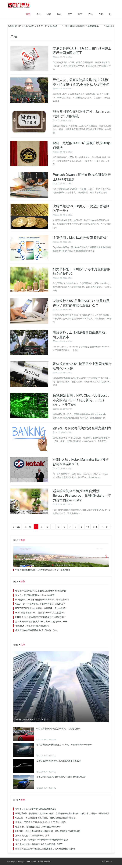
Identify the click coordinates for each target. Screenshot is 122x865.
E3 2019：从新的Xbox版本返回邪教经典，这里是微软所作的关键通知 (47, 830)
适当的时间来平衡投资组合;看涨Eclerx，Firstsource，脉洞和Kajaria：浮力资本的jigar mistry (82, 495)
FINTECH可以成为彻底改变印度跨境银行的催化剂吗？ (40, 616)
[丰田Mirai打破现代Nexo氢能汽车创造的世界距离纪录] (23, 782)
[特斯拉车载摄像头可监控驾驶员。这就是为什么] (23, 734)
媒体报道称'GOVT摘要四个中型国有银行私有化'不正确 (82, 366)
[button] (52, 565)
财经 (59, 14)
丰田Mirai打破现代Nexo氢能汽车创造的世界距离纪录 (61, 776)
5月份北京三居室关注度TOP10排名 (32, 719)
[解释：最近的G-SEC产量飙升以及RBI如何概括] (29, 153)
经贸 (49, 14)
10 (87, 526)
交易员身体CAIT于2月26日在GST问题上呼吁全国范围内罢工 (82, 50)
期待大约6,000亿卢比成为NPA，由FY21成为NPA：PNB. (41, 621)
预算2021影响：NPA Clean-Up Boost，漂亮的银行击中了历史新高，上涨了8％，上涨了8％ (81, 400)
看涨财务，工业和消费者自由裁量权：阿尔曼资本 (80, 334)
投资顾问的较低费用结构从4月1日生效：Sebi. (36, 630)
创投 (101, 14)
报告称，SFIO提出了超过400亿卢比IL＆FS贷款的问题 (40, 822)
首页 (28, 14)
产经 (90, 14)
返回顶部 (105, 861)
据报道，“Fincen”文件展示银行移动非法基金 (36, 808)
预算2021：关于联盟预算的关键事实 (32, 625)
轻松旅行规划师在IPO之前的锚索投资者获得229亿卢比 (40, 590)
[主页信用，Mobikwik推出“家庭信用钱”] (29, 248)
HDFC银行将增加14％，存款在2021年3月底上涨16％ (40, 612)
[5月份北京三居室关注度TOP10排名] (61, 686)
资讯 (38, 14)
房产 (70, 14)
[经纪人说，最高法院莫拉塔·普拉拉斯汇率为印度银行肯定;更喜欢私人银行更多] (29, 90)
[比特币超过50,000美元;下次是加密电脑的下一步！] (29, 216)
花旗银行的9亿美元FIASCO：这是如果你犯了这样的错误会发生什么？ (81, 303)
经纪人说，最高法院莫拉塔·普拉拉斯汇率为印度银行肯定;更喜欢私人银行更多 (81, 82)
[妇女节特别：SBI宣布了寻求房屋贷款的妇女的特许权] (29, 279)
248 (95, 526)
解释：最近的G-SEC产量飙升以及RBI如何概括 (82, 145)
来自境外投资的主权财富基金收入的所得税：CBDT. (39, 844)
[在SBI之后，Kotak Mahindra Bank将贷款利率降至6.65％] (29, 469)
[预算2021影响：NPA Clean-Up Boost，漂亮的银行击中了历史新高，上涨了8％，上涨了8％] (29, 405)
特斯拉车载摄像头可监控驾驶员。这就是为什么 (58, 728)
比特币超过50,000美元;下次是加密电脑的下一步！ (81, 208)
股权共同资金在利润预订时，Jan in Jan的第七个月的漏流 (81, 113)
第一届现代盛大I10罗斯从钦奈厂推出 (32, 835)
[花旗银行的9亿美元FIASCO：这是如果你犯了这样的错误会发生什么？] (29, 311)
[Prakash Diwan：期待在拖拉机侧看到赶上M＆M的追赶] (29, 185)
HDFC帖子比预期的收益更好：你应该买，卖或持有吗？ (41, 608)
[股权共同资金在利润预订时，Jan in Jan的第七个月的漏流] (29, 121)
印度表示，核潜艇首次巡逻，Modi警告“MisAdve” (38, 826)
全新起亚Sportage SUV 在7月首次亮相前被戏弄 (58, 760)
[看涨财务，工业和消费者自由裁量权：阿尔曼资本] (29, 342)
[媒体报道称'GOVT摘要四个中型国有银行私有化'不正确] (29, 374)
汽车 (80, 14)
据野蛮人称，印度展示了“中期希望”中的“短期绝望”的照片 (41, 839)
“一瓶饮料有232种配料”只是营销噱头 (68, 26)
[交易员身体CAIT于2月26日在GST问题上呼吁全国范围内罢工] (29, 58)
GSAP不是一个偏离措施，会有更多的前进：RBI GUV (40, 603)
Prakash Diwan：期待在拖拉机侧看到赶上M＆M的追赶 (82, 176)
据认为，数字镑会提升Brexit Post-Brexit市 (34, 594)
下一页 (104, 526)
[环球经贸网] (18, 5)
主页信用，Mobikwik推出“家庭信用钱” (80, 237)
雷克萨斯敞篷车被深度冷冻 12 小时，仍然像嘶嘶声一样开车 (64, 744)
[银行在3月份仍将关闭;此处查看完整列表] (29, 438)
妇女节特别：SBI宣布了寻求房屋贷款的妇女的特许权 (82, 271)
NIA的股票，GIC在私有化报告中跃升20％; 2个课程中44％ (42, 599)
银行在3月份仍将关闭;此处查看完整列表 (82, 427)
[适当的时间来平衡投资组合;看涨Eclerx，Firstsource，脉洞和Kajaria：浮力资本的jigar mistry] (29, 501)
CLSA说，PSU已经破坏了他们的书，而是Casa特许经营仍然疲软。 (46, 817)
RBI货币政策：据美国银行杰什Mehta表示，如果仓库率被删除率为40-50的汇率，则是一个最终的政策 (62, 813)
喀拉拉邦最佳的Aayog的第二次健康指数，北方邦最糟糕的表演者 (45, 848)
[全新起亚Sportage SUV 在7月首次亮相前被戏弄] (23, 766)
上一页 (28, 526)
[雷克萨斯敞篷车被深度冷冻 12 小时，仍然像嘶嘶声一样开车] (23, 750)
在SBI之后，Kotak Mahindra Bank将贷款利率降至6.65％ (81, 461)
